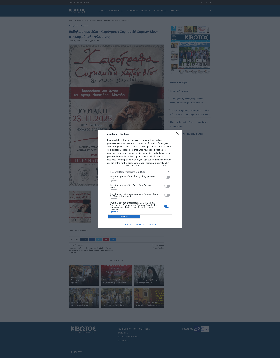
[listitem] (140, 172)
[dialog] (140, 179)
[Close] (178, 134)
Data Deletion (127, 224)
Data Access (140, 224)
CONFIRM (124, 216)
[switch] (167, 177)
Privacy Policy (152, 224)
